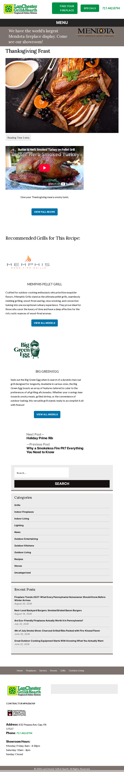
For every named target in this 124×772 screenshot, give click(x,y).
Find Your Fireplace (67, 8)
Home (20, 670)
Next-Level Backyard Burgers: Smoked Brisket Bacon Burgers (48, 610)
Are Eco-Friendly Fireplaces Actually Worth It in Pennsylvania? (48, 620)
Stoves (18, 565)
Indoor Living (21, 518)
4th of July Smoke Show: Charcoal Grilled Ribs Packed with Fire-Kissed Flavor (57, 630)
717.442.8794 (111, 8)
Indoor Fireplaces (24, 511)
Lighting (19, 525)
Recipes (18, 559)
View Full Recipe (44, 211)
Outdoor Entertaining (26, 538)
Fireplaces (31, 670)
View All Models (44, 323)
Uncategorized (22, 572)
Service (43, 670)
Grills (17, 505)
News (17, 532)
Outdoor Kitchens (24, 545)
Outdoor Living (22, 552)
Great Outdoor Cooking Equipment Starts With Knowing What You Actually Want (58, 640)
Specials (90, 8)
